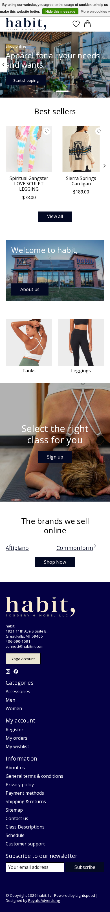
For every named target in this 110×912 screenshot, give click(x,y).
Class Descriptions (25, 827)
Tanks (29, 370)
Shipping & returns (26, 801)
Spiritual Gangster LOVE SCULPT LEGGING (29, 183)
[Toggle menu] (98, 24)
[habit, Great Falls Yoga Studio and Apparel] (26, 24)
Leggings (81, 370)
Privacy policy (20, 784)
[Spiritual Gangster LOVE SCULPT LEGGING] (29, 149)
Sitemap (14, 810)
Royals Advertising (44, 900)
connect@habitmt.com (24, 646)
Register (14, 729)
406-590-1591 (18, 641)
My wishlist (17, 746)
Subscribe (84, 867)
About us (15, 768)
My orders (16, 738)
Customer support (25, 844)
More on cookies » (95, 12)
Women (14, 708)
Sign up (55, 457)
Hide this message (60, 12)
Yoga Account (23, 658)
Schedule (15, 835)
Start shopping (26, 80)
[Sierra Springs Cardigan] (81, 149)
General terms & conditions (34, 776)
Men (10, 700)
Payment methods (25, 793)
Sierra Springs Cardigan (81, 181)
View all (55, 216)
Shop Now (55, 562)
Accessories (18, 691)
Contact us (17, 818)
